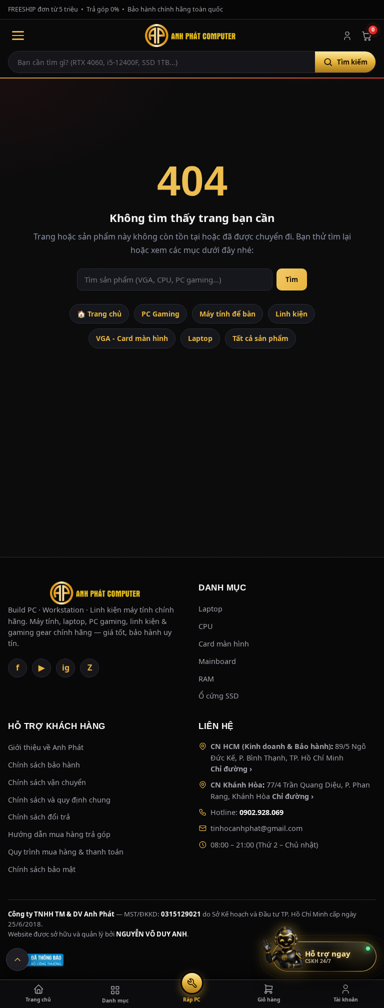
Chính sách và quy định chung (59, 799)
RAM (206, 679)
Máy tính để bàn (228, 313)
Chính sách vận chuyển (47, 782)
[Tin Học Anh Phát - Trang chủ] (191, 35)
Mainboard (217, 661)
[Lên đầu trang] (17, 959)
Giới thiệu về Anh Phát (46, 747)
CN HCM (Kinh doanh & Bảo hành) (270, 746)
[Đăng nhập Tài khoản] (347, 35)
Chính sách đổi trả (39, 817)
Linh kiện (292, 313)
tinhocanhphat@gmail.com (256, 828)
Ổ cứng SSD (218, 695)
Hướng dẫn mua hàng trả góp (59, 834)
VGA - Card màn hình (132, 338)
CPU (205, 626)
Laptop (200, 338)
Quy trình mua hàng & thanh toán (66, 851)
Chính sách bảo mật (42, 869)
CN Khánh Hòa (236, 785)
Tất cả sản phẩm (260, 338)
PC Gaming (161, 313)
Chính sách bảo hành (44, 765)
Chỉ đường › (231, 769)
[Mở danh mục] (18, 35)
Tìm (292, 279)
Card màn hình (223, 643)
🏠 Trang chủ (99, 313)
